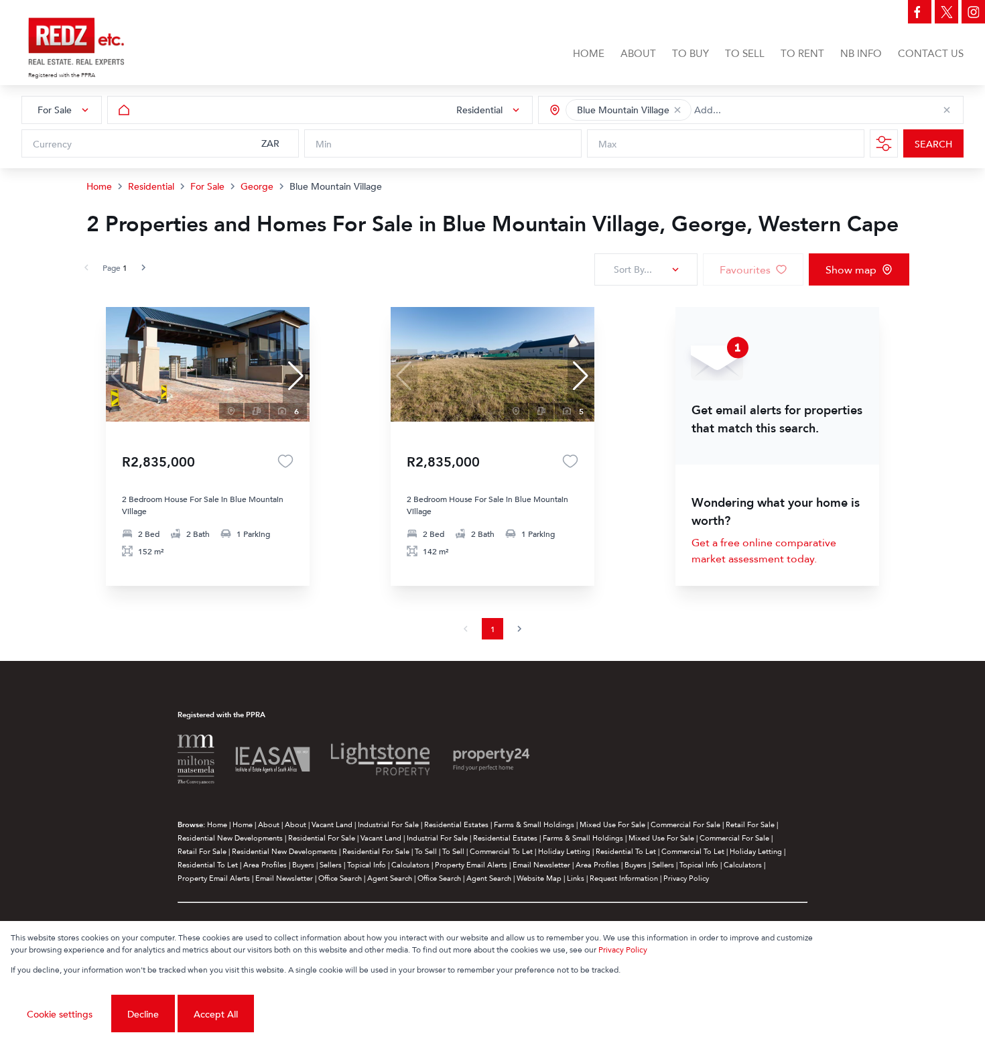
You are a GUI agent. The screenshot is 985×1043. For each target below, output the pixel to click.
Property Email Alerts (471, 864)
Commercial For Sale (685, 824)
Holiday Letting (564, 851)
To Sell (426, 851)
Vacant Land (332, 824)
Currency (52, 144)
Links (575, 877)
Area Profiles (265, 864)
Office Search (340, 877)
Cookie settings (59, 1014)
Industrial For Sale (388, 824)
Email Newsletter (541, 864)
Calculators (410, 864)
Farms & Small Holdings (534, 824)
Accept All (216, 1014)
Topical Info (366, 864)
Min (324, 144)
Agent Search (389, 877)
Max (607, 144)
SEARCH (933, 143)
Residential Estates (456, 824)
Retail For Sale (750, 824)
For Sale (207, 186)
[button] (677, 110)
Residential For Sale (321, 837)
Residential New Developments (230, 837)
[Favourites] (285, 461)
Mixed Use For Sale (612, 824)
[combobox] (754, 110)
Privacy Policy (686, 877)
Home (99, 186)
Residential (151, 186)
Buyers (303, 864)
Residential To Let (626, 851)
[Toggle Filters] (884, 143)
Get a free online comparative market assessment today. (764, 550)
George (257, 186)
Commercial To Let (501, 851)
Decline (143, 1014)
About (268, 824)
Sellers (331, 864)
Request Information (624, 877)
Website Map (539, 877)
